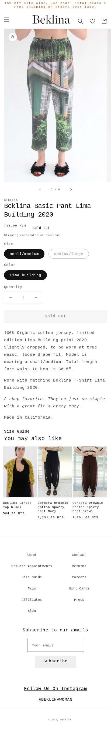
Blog (32, 611)
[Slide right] (70, 190)
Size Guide (17, 431)
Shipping (11, 235)
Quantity (13, 287)
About (32, 555)
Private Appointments (31, 566)
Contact (79, 555)
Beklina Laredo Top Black (17, 505)
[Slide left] (40, 190)
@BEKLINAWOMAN (55, 699)
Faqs (32, 589)
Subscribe (55, 661)
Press (79, 600)
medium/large (68, 254)
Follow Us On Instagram (55, 688)
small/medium (24, 254)
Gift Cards (79, 589)
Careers (79, 577)
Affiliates (32, 600)
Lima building (25, 275)
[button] (7, 19)
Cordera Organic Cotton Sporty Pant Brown (87, 507)
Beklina (65, 719)
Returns (79, 566)
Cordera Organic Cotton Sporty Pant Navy (53, 507)
